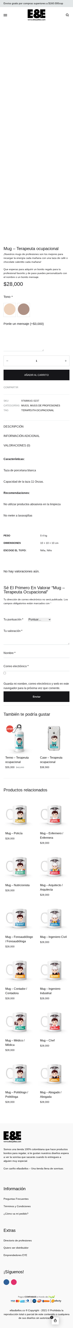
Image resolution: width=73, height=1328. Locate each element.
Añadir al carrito (36, 375)
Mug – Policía (14, 833)
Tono (8, 297)
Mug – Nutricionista (17, 885)
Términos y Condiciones (17, 1206)
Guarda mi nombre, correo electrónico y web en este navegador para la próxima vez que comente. (36, 686)
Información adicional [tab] (22, 435)
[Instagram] (14, 1282)
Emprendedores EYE (15, 1255)
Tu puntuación (13, 619)
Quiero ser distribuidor (16, 1247)
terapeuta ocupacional (37, 410)
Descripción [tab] (14, 426)
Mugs (25, 405)
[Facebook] (6, 1282)
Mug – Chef (47, 1040)
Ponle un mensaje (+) (24, 324)
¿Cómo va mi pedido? (16, 1213)
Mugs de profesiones (45, 405)
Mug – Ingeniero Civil (53, 936)
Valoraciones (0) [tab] (17, 445)
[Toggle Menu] (5, 15)
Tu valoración (13, 630)
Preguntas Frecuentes (16, 1198)
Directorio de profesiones (18, 1240)
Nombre (9, 652)
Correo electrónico (16, 666)
